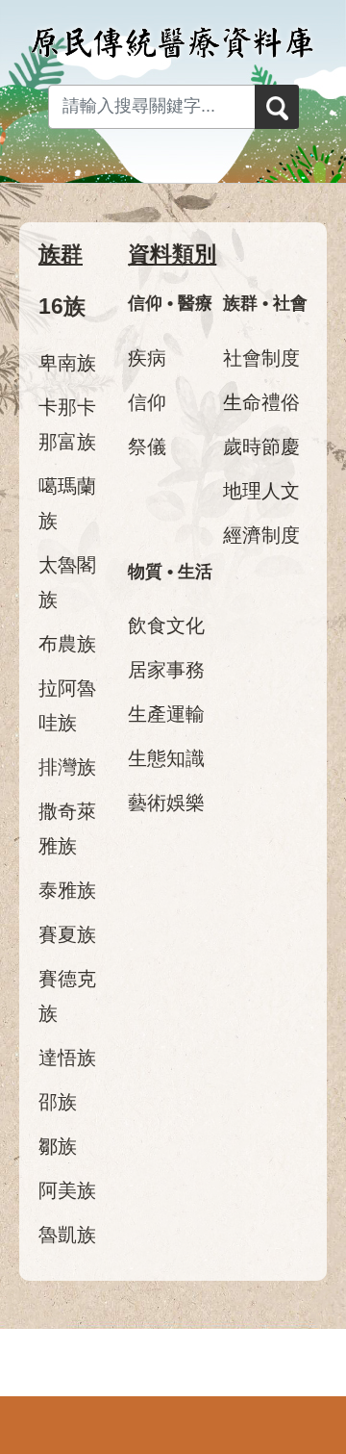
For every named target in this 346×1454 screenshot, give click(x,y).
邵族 (57, 1101)
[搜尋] (277, 107)
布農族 (67, 643)
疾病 (147, 358)
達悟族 (67, 1057)
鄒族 (57, 1146)
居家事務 (166, 669)
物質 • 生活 (170, 571)
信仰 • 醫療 (170, 303)
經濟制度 (261, 535)
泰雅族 (67, 890)
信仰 (147, 402)
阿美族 (67, 1190)
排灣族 (67, 767)
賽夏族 (67, 934)
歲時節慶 (261, 446)
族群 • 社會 (265, 303)
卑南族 (67, 362)
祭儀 (147, 446)
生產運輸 (166, 714)
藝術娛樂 (166, 802)
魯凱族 (67, 1234)
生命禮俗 (261, 402)
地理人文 (261, 490)
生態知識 (166, 758)
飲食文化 (166, 625)
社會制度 (261, 358)
